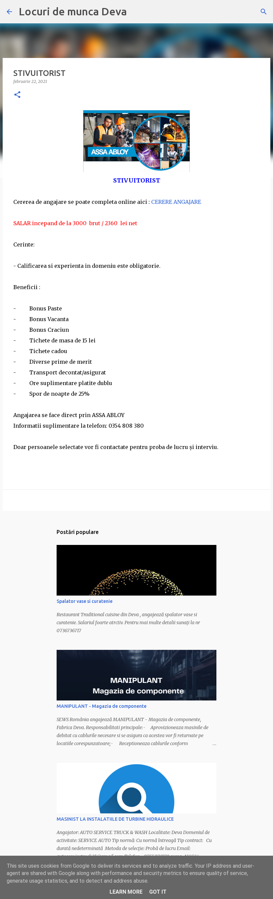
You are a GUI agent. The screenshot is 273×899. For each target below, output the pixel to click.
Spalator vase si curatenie (85, 601)
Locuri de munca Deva (73, 11)
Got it (157, 892)
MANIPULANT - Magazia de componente (101, 706)
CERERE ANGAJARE (176, 202)
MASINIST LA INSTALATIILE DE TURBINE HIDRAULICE (115, 819)
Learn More (126, 892)
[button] (17, 95)
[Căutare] (264, 12)
